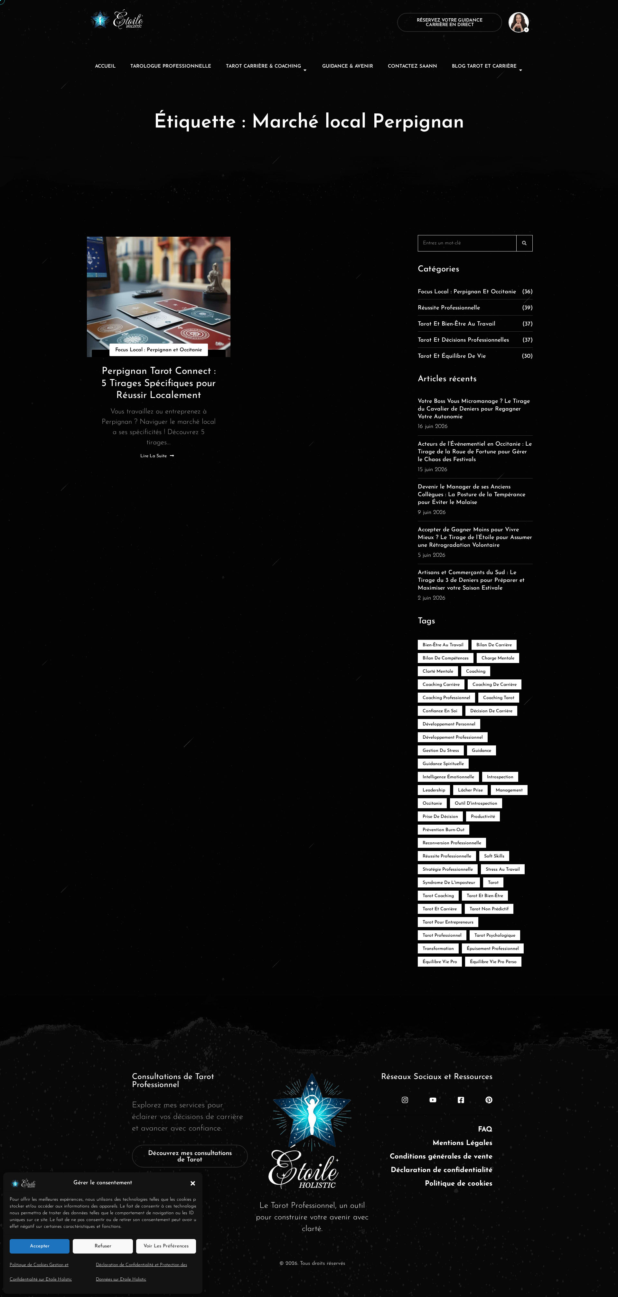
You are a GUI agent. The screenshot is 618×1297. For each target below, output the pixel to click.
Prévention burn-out (443, 830)
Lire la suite (153, 456)
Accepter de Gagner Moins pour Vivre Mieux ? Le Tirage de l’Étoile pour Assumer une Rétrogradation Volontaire (475, 537)
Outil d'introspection (476, 803)
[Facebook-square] (460, 1099)
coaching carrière (441, 684)
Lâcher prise (470, 790)
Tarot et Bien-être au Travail (475, 324)
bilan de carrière (494, 645)
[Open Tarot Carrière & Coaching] (305, 70)
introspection (500, 777)
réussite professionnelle (447, 856)
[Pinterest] (488, 1099)
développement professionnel (453, 737)
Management (509, 790)
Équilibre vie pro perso (493, 962)
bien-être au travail (443, 645)
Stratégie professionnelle (448, 869)
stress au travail (503, 869)
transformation (438, 948)
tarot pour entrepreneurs (448, 922)
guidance (481, 750)
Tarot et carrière (440, 909)
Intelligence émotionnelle (448, 777)
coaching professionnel (446, 698)
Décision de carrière (491, 711)
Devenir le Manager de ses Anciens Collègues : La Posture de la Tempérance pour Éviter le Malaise (471, 495)
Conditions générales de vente (441, 1156)
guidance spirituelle (443, 764)
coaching (475, 671)
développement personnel (449, 724)
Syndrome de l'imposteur (449, 882)
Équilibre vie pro (440, 962)
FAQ (485, 1129)
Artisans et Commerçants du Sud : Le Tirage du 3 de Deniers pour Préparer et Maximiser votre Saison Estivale (471, 580)
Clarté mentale (438, 671)
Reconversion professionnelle (452, 843)
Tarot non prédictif (489, 909)
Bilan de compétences (446, 658)
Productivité (483, 816)
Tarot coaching (438, 896)
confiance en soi (440, 711)
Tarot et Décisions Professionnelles (475, 340)
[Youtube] (432, 1099)
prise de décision (440, 816)
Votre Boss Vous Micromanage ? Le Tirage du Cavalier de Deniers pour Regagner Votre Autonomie (474, 409)
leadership (434, 790)
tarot (493, 882)
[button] (193, 1183)
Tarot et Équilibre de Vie (475, 356)
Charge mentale (498, 658)
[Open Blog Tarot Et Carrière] (520, 70)
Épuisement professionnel (493, 948)
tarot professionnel (442, 935)
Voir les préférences (166, 1246)
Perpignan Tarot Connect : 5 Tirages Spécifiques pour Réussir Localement (158, 383)
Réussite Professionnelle (475, 308)
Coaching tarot (498, 698)
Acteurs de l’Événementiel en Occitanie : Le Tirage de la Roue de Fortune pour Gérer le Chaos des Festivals (475, 452)
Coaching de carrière (495, 684)
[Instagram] (404, 1099)
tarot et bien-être (485, 896)
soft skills (494, 856)
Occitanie (432, 803)
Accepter (40, 1246)
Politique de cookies (458, 1184)
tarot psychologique (494, 935)
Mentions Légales (462, 1143)
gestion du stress (441, 750)
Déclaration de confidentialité (441, 1170)
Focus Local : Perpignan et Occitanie (158, 350)
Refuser (103, 1246)
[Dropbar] (515, 22)
